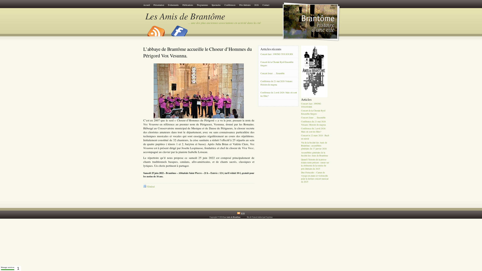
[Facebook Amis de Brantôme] (179, 30)
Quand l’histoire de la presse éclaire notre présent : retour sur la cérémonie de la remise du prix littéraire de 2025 (315, 164)
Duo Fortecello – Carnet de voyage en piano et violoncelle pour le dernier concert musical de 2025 (314, 177)
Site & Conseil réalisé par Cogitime (260, 217)
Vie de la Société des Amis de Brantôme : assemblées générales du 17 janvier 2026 (314, 145)
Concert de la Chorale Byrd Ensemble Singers (276, 64)
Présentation (158, 5)
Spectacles (216, 5)
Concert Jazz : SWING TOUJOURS (276, 54)
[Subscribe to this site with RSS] (156, 30)
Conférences (230, 5)
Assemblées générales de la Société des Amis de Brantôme (314, 154)
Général (151, 186)
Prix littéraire (245, 5)
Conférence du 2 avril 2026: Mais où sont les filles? (278, 94)
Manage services (7, 267)
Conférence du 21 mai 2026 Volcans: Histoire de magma (276, 83)
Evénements (173, 5)
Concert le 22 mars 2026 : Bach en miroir (315, 137)
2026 (256, 5)
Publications (187, 5)
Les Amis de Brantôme (185, 16)
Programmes (202, 5)
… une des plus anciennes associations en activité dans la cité (224, 23)
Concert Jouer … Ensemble (272, 73)
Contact (265, 5)
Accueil (146, 5)
